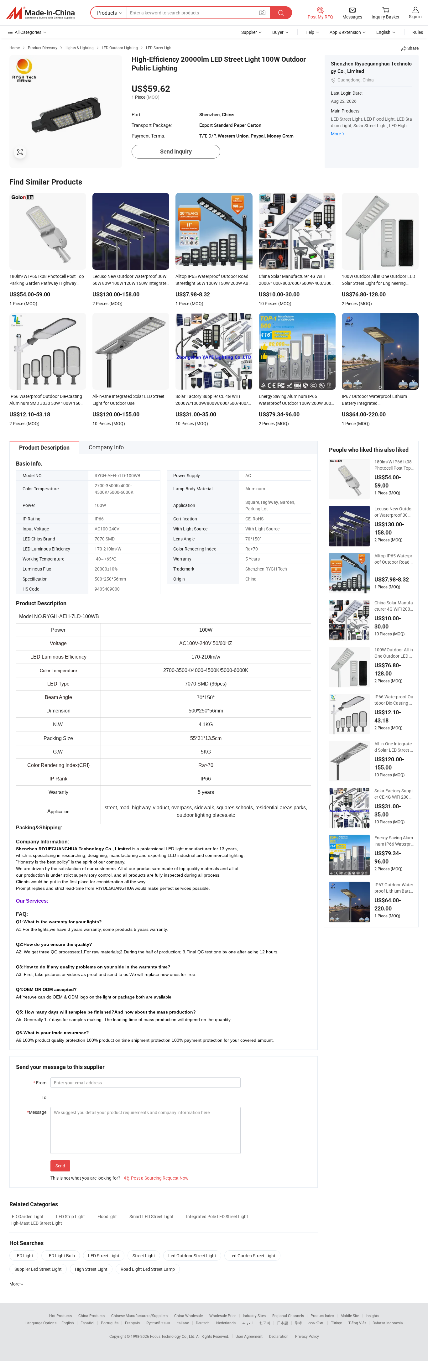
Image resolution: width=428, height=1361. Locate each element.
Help (309, 32)
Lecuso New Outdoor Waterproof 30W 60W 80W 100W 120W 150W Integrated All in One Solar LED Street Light (394, 512)
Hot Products (60, 1315)
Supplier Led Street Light (38, 1269)
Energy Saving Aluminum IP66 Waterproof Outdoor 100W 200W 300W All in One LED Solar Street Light (393, 841)
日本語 (282, 1322)
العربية (247, 1322)
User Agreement (249, 1336)
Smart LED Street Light (151, 1216)
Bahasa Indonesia (388, 1322)
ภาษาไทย (316, 1322)
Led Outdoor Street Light (192, 1256)
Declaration (279, 1336)
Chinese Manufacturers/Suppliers (139, 1315)
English (67, 1322)
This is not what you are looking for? (85, 1178)
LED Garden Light (26, 1216)
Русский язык (158, 1322)
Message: (37, 1112)
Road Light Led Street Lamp (148, 1269)
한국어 (264, 1322)
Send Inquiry (176, 151)
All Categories (28, 32)
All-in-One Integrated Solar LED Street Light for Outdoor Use (394, 747)
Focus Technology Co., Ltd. (173, 1336)
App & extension (345, 32)
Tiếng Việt (357, 1322)
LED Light (23, 1256)
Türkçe (336, 1322)
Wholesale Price (222, 1315)
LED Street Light (103, 1256)
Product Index (322, 1315)
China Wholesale (188, 1315)
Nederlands (226, 1322)
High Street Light (91, 1269)
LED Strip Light (70, 1216)
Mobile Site (350, 1315)
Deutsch (203, 1322)
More (336, 134)
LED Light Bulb (60, 1256)
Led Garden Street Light (252, 1256)
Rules (417, 32)
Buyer (278, 32)
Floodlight (107, 1216)
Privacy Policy (307, 1336)
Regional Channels (288, 1315)
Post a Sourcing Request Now (156, 1178)
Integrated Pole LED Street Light (217, 1216)
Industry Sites (254, 1315)
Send (60, 1166)
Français (132, 1322)
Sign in (415, 16)
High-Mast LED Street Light (35, 1223)
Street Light (144, 1256)
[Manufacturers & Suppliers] (40, 12)
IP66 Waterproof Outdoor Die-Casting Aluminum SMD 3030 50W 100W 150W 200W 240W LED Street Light (394, 700)
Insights (372, 1315)
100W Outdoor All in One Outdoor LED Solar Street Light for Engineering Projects (393, 653)
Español (87, 1322)
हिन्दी (298, 1322)
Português (109, 1322)
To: (44, 1097)
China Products (91, 1315)
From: (40, 1083)
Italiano (182, 1322)
